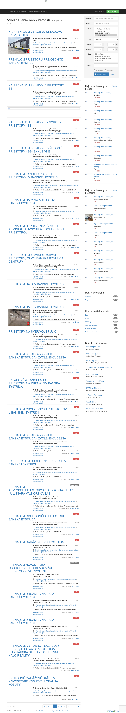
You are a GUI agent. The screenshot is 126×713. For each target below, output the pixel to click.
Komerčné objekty (38, 45)
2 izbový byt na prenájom (103, 214)
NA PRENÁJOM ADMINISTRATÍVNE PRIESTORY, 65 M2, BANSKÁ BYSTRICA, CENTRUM (36, 258)
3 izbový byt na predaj (102, 137)
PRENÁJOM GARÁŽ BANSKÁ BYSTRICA (36, 542)
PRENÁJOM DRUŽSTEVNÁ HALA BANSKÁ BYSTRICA (31, 595)
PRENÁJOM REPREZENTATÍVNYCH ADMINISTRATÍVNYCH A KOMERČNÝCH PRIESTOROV (36, 229)
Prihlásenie (62, 711)
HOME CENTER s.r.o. (95, 408)
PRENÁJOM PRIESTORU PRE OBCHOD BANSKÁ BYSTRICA (35, 61)
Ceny (22, 24)
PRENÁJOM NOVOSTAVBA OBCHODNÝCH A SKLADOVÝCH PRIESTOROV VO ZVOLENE (30, 567)
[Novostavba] (106, 60)
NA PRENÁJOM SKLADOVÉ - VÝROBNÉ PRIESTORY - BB (35, 123)
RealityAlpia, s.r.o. (93, 346)
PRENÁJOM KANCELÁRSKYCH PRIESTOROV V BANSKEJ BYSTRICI (33, 175)
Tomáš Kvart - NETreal (95, 381)
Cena (89, 44)
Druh (89, 28)
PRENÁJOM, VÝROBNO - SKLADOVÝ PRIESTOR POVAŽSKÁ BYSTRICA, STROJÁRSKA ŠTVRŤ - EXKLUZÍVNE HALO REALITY (34, 650)
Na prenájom (89, 300)
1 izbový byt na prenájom (103, 277)
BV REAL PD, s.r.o (93, 388)
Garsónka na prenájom (103, 205)
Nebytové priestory (91, 325)
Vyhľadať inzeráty (102, 74)
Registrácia (55, 711)
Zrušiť (112, 74)
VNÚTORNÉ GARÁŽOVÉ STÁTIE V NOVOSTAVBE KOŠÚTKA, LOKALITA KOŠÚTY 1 (33, 681)
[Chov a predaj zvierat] (106, 27)
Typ (89, 39)
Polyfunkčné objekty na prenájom (45, 579)
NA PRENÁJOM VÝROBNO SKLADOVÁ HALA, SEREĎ (35, 33)
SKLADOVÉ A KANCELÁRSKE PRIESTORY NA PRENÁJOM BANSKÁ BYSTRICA (34, 383)
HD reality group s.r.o (94, 360)
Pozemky (88, 322)
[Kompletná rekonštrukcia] (106, 58)
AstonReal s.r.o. (92, 374)
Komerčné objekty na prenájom (64, 43)
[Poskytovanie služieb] (106, 29)
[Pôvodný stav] (106, 54)
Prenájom (48, 45)
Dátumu (18, 24)
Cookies (69, 711)
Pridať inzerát (113, 11)
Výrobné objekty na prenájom (44, 43)
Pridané (88, 65)
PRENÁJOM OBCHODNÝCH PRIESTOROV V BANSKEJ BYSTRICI (37, 410)
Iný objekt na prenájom (42, 240)
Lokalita (88, 19)
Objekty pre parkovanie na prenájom (46, 550)
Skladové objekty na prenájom (44, 97)
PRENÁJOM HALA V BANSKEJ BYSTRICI (36, 284)
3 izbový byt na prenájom (103, 196)
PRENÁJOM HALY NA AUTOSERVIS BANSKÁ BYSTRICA (32, 201)
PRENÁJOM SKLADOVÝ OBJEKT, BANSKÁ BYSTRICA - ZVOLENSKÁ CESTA (37, 355)
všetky (115, 86)
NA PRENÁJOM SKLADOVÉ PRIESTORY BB (36, 87)
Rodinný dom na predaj (103, 101)
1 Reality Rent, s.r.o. (94, 395)
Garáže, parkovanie (91, 332)
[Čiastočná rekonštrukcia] (106, 56)
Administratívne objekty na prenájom (46, 185)
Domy (87, 318)
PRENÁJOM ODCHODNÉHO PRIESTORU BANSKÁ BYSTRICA (36, 517)
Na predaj (88, 296)
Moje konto (99, 11)
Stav (89, 54)
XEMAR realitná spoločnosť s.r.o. (38, 51)
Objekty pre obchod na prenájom (45, 71)
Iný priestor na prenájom (103, 223)
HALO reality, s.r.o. (93, 353)
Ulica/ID (88, 23)
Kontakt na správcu (45, 711)
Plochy (27, 24)
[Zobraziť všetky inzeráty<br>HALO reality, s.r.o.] (33, 671)
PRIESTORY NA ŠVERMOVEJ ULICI (32, 331)
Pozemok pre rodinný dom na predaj (105, 165)
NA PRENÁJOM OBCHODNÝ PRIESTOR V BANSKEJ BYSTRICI (37, 462)
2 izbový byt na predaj (102, 92)
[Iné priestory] (106, 31)
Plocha (88, 49)
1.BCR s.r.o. (91, 401)
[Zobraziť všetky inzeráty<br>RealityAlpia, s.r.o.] (33, 700)
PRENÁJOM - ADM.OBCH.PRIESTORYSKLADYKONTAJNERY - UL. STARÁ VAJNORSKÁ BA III (40, 490)
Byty (86, 315)
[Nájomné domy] (106, 35)
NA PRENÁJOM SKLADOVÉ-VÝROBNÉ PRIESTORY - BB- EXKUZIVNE (35, 149)
